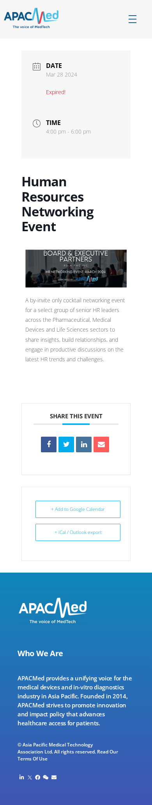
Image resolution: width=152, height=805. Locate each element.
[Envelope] (54, 777)
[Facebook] (38, 777)
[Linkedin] (84, 444)
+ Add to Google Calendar (78, 509)
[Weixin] (46, 777)
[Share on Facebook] (49, 444)
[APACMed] (38, 18)
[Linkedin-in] (22, 777)
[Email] (101, 444)
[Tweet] (66, 444)
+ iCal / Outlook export (78, 532)
